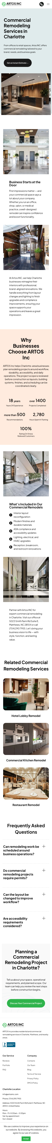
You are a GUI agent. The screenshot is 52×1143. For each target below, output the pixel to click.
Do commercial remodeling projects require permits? (18, 874)
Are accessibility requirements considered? (15, 922)
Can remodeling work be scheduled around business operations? (21, 850)
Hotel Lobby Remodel (26, 716)
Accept (26, 1139)
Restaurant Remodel (26, 805)
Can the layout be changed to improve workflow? (18, 898)
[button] (26, 850)
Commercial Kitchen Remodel (26, 760)
